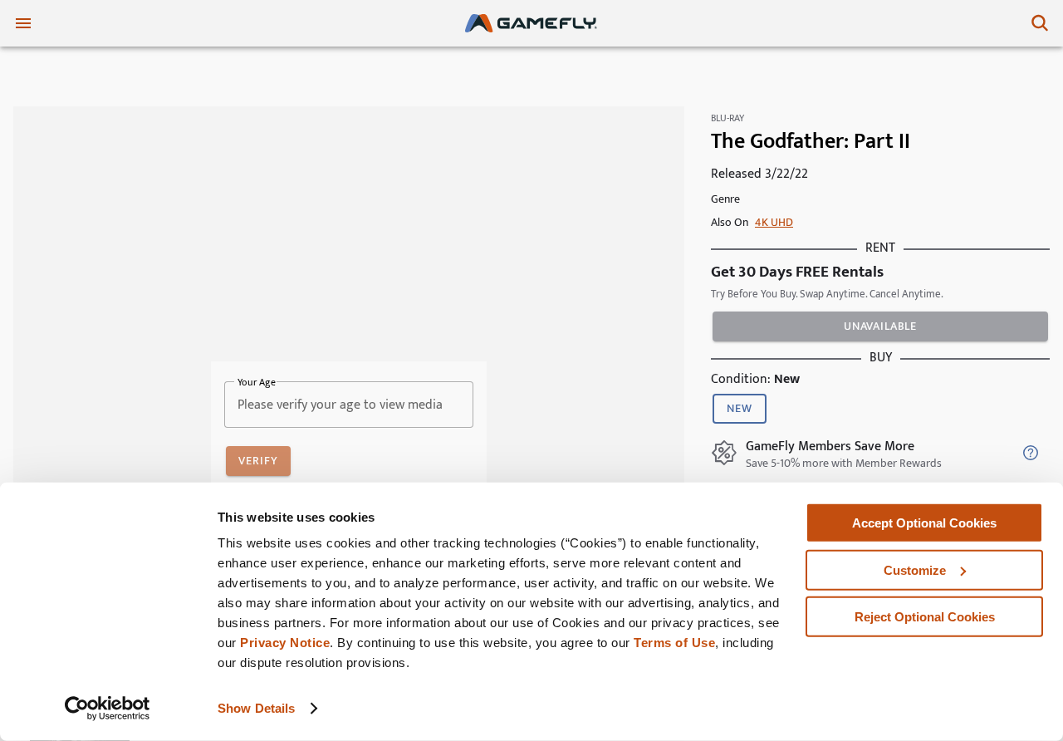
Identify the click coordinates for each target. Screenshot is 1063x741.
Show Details (256, 708)
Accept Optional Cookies (924, 523)
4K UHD (774, 222)
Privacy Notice (285, 642)
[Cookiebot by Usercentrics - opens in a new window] (107, 708)
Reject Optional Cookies (925, 617)
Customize (915, 569)
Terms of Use (674, 642)
